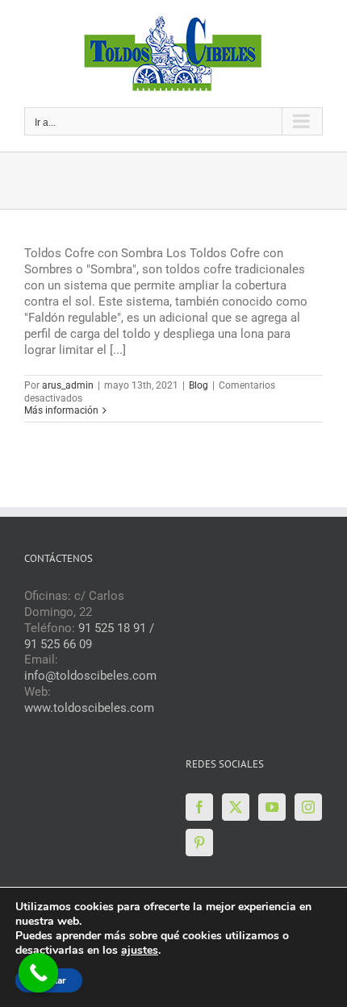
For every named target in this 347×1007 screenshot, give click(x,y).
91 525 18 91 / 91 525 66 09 (89, 636)
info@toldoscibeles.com (90, 675)
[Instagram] (308, 807)
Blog (198, 385)
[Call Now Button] (39, 973)
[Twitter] (235, 807)
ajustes (139, 950)
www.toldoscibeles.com (89, 708)
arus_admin (68, 385)
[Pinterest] (199, 842)
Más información (61, 410)
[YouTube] (272, 807)
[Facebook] (199, 807)
